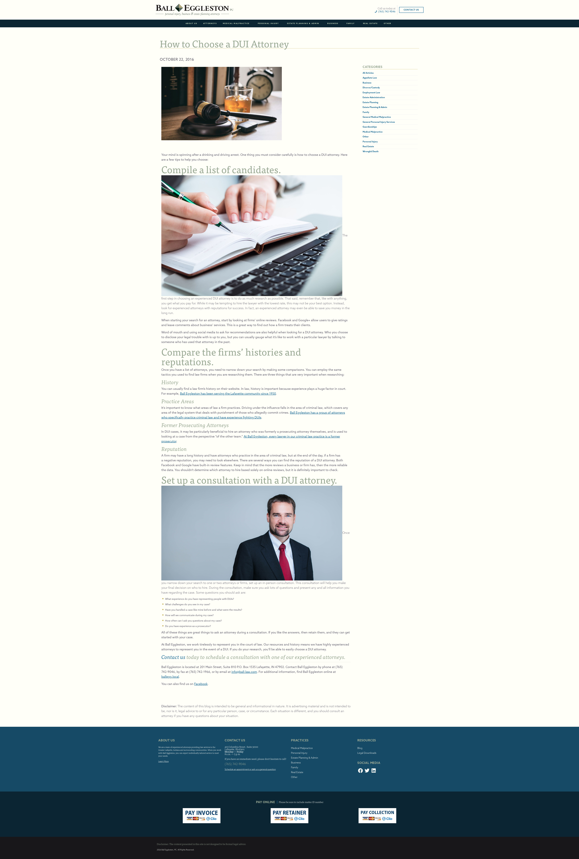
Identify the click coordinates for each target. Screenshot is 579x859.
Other (387, 23)
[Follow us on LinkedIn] (374, 771)
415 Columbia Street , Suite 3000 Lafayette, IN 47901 (241, 748)
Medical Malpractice (236, 23)
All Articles (368, 73)
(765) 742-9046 (386, 11)
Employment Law (371, 92)
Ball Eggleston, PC (194, 10)
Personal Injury (268, 23)
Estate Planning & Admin (303, 23)
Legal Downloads (366, 752)
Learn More (163, 761)
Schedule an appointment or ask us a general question (250, 769)
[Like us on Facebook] (360, 771)
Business (332, 23)
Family (350, 23)
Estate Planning (370, 102)
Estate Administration (374, 97)
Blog (359, 748)
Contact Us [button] (411, 9)
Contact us (173, 656)
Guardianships (370, 126)
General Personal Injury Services (379, 122)
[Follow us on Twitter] (367, 771)
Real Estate (370, 23)
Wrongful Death (370, 151)
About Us (191, 23)
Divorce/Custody (371, 87)
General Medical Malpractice (377, 117)
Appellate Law (370, 77)
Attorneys (210, 23)
